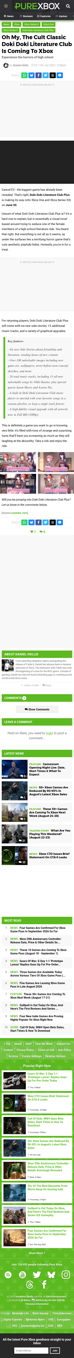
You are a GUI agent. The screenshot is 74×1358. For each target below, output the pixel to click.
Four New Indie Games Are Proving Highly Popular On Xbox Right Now (36, 1018)
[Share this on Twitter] (46, 75)
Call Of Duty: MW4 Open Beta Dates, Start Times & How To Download (37, 1029)
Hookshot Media (24, 1296)
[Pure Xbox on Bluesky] (51, 1275)
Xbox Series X (31, 24)
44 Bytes (25, 1300)
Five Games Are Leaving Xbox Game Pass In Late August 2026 (37, 984)
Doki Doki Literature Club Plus (38, 30)
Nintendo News (35, 1319)
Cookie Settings (31, 1056)
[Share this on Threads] (53, 75)
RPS (59, 1325)
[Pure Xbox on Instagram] (66, 1275)
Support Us (63, 1044)
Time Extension (61, 1313)
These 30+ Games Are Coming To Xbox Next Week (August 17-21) (37, 996)
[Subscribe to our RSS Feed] (8, 1275)
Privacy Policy (25, 1050)
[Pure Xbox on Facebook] (44, 1285)
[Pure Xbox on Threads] (29, 1285)
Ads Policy (64, 1050)
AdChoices (41, 1300)
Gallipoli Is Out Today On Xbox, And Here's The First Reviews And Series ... (36, 1007)
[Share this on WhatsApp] (24, 75)
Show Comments (38, 709)
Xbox (17, 24)
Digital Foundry (13, 1319)
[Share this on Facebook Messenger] (60, 75)
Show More (36, 1253)
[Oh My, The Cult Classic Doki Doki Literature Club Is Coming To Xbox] (18, 462)
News (6, 24)
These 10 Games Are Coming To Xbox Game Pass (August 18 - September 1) (38, 951)
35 (23, 862)
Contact (8, 1050)
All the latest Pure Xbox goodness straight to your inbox (37, 1341)
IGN (51, 1319)
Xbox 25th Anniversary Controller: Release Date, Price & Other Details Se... (35, 940)
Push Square (41, 1313)
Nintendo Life (20, 1313)
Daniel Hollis (20, 65)
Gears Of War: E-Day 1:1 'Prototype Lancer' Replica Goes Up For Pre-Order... (36, 962)
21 (23, 840)
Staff (28, 1044)
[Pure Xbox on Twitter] (37, 1275)
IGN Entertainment (56, 1296)
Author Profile (31, 685)
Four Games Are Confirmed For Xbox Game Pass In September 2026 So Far (37, 929)
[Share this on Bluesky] (31, 75)
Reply (48, 685)
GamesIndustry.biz (32, 1325)
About (18, 1044)
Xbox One (48, 24)
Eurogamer (64, 1319)
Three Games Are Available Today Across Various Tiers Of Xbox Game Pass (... (38, 973)
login (49, 733)
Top (7, 1044)
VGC (14, 1325)
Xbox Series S (10, 30)
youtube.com (19, 513)
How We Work (44, 1044)
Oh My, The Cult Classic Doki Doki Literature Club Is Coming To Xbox (37, 44)
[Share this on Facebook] (38, 75)
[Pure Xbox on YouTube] (22, 1275)
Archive (13, 1056)
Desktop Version (55, 1056)
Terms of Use (46, 1050)
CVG (51, 1325)
